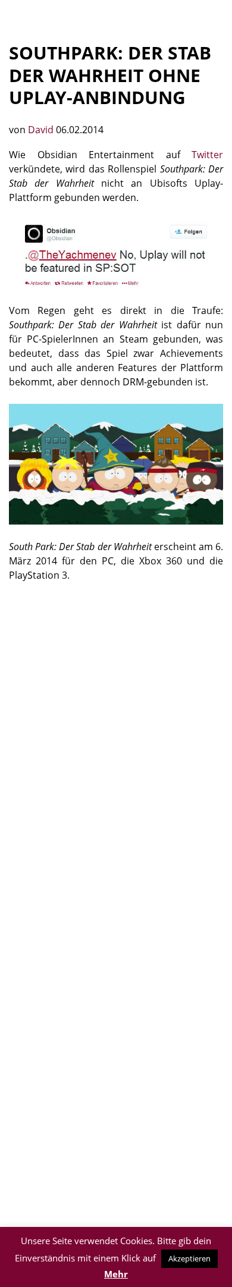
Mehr (116, 1274)
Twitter (207, 154)
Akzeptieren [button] (189, 1258)
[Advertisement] (116, 716)
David (42, 129)
